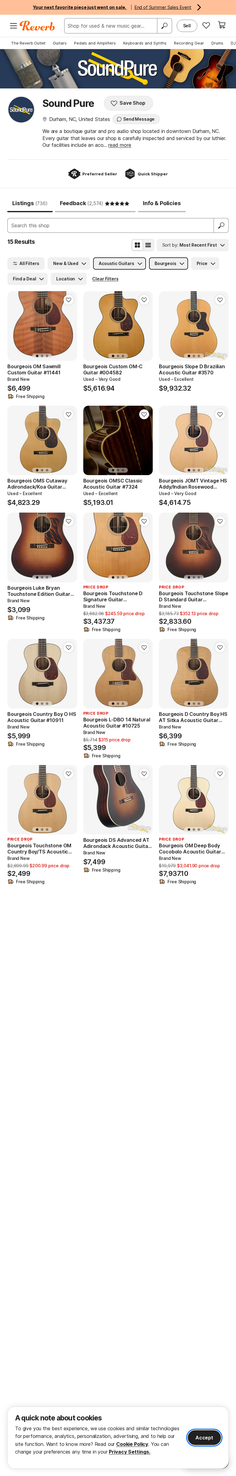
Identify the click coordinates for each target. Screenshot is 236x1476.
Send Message (139, 119)
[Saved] (206, 25)
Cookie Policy (132, 1444)
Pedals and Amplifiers (95, 43)
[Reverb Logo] (37, 26)
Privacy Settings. (129, 1452)
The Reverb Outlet (28, 43)
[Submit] (221, 225)
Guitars (60, 43)
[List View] (148, 245)
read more (119, 145)
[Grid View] (137, 245)
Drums (217, 43)
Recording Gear (189, 43)
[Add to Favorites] (68, 300)
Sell (187, 25)
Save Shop (132, 103)
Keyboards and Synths (145, 43)
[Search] (164, 25)
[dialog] (118, 1438)
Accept (204, 1438)
